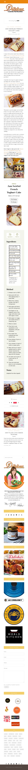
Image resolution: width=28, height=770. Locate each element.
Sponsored (18, 26)
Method (17, 236)
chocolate (21, 738)
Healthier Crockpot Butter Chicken (12, 83)
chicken (10, 738)
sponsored (10, 753)
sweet (20, 753)
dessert (10, 740)
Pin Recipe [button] (14, 202)
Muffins (10, 430)
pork (5, 749)
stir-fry (15, 753)
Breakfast (8, 429)
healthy (19, 742)
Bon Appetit (17, 373)
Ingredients (10, 236)
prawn (14, 749)
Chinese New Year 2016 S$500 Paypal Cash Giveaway (13, 150)
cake (20, 736)
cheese (5, 738)
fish (21, 740)
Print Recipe (14, 199)
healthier (14, 742)
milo (12, 747)
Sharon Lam (14, 406)
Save (15, 402)
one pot (16, 747)
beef (5, 736)
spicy (5, 753)
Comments (14, 399)
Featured (20, 429)
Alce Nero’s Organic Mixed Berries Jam (15, 55)
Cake (8, 26)
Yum (5, 37)
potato (9, 749)
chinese (15, 738)
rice (18, 749)
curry (5, 740)
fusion (5, 742)
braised (9, 736)
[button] (19, 246)
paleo (20, 747)
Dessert (12, 26)
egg (17, 740)
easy (14, 740)
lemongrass (6, 747)
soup (15, 751)
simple (10, 751)
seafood (6, 751)
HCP (9, 742)
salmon (21, 749)
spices (18, 751)
